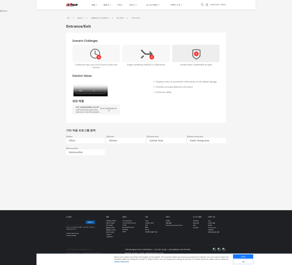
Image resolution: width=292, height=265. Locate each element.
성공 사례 (196, 223)
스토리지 (109, 234)
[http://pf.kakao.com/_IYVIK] (224, 249)
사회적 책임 (211, 223)
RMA (146, 227)
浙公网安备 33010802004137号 (92, 253)
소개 (209, 221)
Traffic (125, 225)
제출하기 (90, 222)
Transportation (127, 221)
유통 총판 (169, 223)
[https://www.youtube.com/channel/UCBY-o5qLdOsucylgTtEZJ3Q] (219, 249)
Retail (124, 232)
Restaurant (136, 18)
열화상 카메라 (110, 228)
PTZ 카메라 (109, 225)
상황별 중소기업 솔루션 (99, 18)
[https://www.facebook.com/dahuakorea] (214, 249)
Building (125, 229)
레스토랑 (120, 18)
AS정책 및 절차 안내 (151, 232)
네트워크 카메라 (111, 221)
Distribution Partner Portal (174, 225)
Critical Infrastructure (129, 223)
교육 (146, 225)
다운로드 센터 (149, 223)
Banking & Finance (128, 227)
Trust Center (212, 228)
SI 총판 (168, 221)
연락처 (210, 225)
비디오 (147, 230)
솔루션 (80, 18)
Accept (243, 257)
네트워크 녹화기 (111, 230)
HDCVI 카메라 (110, 223)
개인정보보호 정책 (213, 232)
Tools (147, 221)
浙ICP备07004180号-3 (73, 253)
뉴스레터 (195, 228)
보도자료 (195, 221)
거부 (243, 262)
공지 (194, 225)
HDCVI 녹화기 (110, 232)
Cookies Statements (121, 261)
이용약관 (210, 230)
